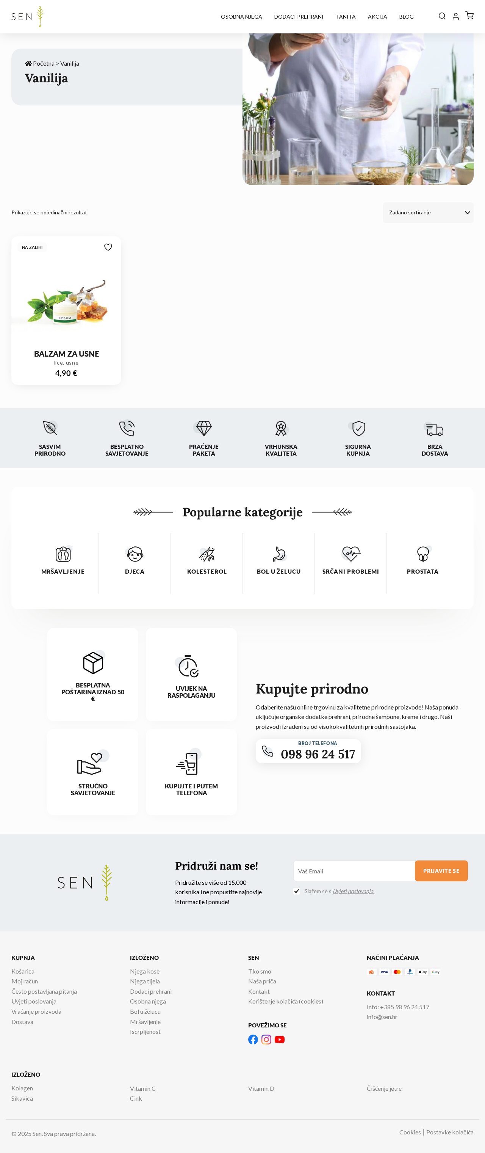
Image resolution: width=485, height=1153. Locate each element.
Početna (43, 63)
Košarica (22, 971)
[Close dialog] (287, 991)
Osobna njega (241, 16)
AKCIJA (377, 16)
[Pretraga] (442, 16)
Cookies (410, 1132)
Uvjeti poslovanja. (353, 891)
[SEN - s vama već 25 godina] (27, 17)
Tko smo (259, 971)
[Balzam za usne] (66, 293)
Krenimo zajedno (74, 1123)
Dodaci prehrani (299, 16)
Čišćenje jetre (384, 1088)
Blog (406, 16)
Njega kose (145, 971)
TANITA (346, 16)
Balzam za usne (66, 353)
